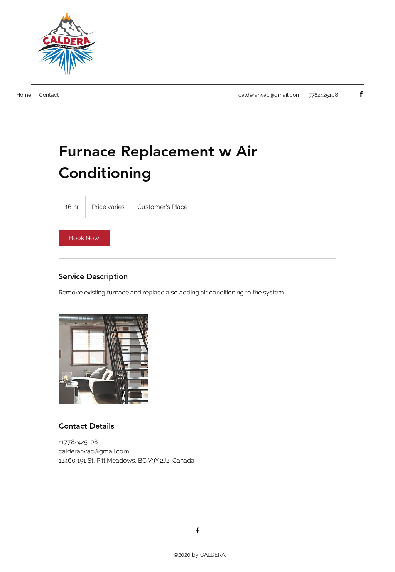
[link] (84, 238)
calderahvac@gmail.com (269, 95)
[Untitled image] (103, 359)
